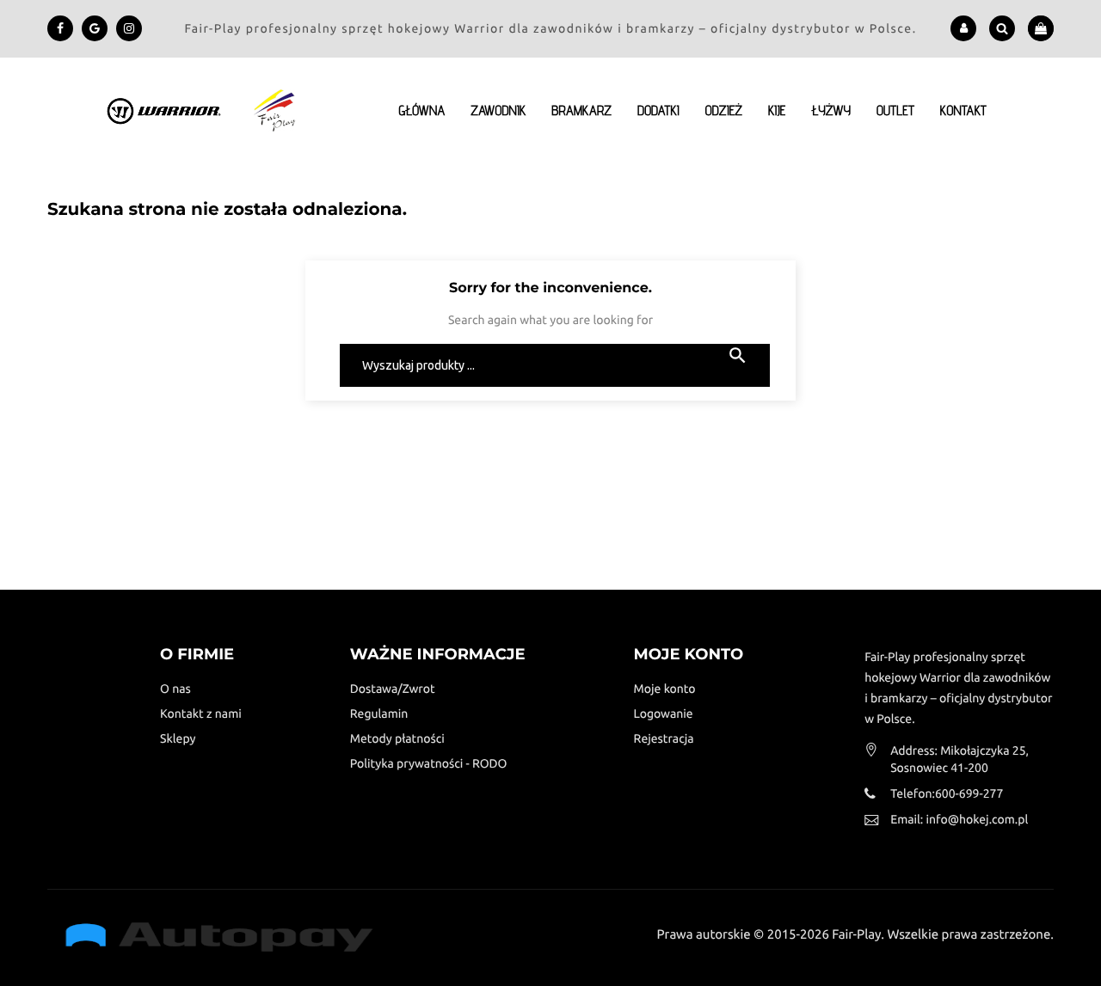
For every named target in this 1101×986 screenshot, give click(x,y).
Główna (421, 110)
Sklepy (177, 738)
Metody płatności (397, 738)
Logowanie (663, 713)
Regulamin (379, 713)
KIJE (776, 110)
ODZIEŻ (723, 110)
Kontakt (963, 110)
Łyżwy (831, 110)
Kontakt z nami (201, 713)
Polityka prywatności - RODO (428, 763)
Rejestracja (664, 738)
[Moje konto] (964, 28)
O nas (175, 689)
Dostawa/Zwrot (392, 689)
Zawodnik (498, 110)
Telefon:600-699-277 (946, 793)
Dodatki (658, 110)
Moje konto (665, 689)
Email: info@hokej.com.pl (959, 819)
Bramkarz (581, 110)
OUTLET (895, 110)
